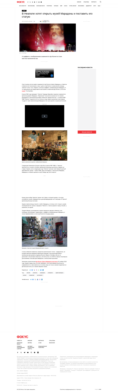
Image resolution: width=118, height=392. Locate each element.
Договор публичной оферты (31, 347)
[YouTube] (34, 2)
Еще (99, 5)
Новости (19, 340)
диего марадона (59, 272)
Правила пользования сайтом (21, 347)
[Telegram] (32, 2)
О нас (39, 342)
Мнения (79, 1)
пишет (23, 91)
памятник (32, 275)
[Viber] (37, 2)
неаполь (35, 272)
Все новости (22, 5)
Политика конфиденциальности (67, 389)
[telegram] (24, 352)
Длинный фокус (19, 343)
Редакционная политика (42, 347)
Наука (65, 5)
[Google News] (39, 2)
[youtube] (27, 352)
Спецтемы (86, 1)
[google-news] (34, 352)
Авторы (30, 342)
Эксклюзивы (31, 5)
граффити (50, 272)
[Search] (100, 2)
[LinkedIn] (41, 2)
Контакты (79, 389)
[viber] (31, 352)
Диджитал (89, 5)
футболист (40, 275)
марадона (43, 272)
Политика (49, 5)
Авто (94, 5)
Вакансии (52, 342)
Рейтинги (93, 1)
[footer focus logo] (22, 337)
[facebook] (17, 352)
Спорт (24, 10)
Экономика (81, 5)
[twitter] (21, 352)
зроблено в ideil (98, 389)
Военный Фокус (41, 5)
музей (28, 272)
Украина (56, 5)
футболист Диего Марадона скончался (47, 261)
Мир (61, 5)
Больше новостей (87, 132)
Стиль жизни (72, 5)
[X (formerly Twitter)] (30, 2)
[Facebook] (28, 2)
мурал (25, 275)
